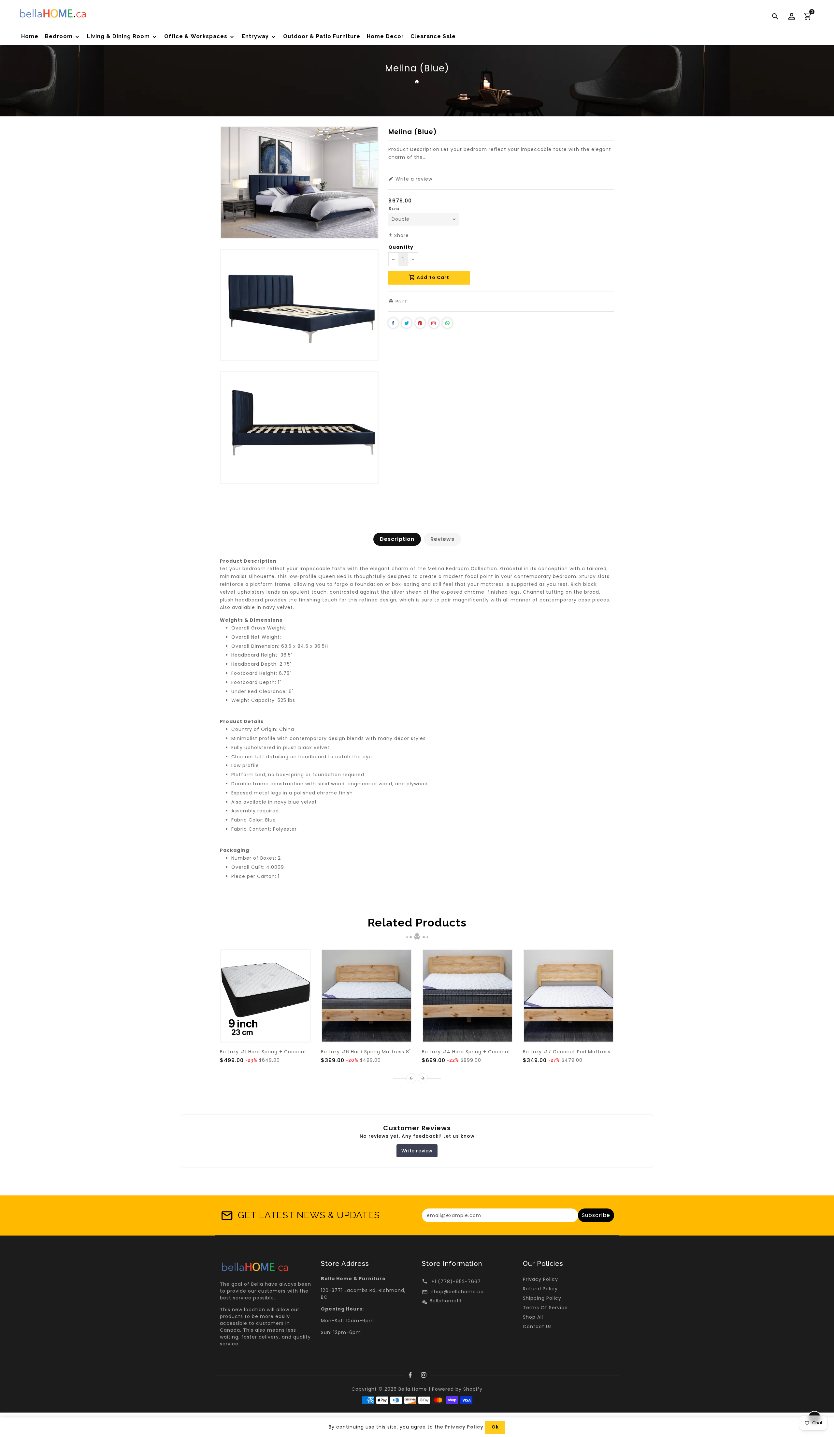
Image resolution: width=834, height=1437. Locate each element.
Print (400, 301)
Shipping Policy (542, 1298)
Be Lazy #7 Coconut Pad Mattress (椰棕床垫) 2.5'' (585, 1051)
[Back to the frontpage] (417, 81)
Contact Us (537, 1326)
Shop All (533, 1317)
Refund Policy (540, 1288)
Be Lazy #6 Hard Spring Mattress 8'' (366, 1051)
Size (394, 208)
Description (397, 539)
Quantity (400, 247)
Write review (417, 1151)
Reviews (442, 539)
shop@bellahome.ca (457, 1291)
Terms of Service (545, 1307)
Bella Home (412, 1389)
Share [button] (401, 235)
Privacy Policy (540, 1279)
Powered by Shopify (457, 1389)
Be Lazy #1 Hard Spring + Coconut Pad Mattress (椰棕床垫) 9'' (298, 1051)
